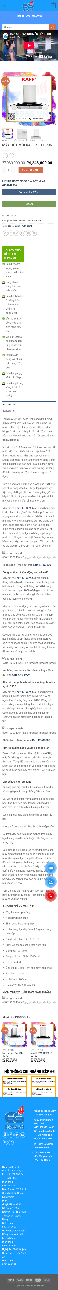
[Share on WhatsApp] (5, 233)
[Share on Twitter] (16, 233)
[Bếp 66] (29, 5)
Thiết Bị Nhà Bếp (20, 140)
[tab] (29, 404)
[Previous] (7, 99)
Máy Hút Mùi (38, 140)
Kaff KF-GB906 (25, 508)
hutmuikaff (27, 226)
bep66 (11, 226)
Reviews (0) (8, 411)
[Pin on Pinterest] (28, 233)
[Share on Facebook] (11, 233)
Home (5, 140)
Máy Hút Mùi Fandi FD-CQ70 (12, 1054)
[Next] (50, 99)
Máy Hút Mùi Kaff (34, 220)
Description (9, 404)
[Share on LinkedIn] (34, 233)
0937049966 (9, 185)
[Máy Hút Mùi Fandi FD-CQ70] (14, 1034)
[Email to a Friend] (22, 233)
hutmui (18, 226)
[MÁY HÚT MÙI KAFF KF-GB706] (43, 1034)
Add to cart (31, 169)
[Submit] (52, 27)
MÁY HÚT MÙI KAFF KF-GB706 (42, 1054)
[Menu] (4, 6)
